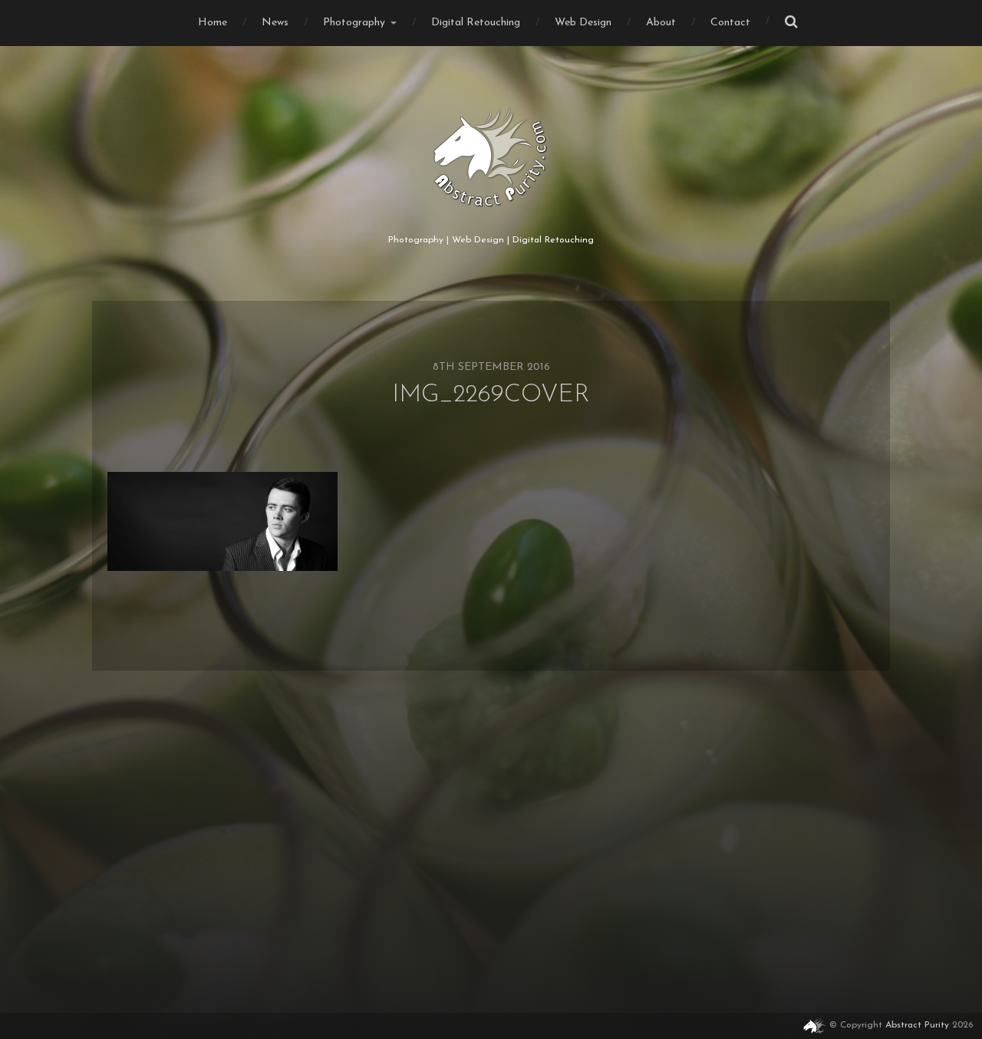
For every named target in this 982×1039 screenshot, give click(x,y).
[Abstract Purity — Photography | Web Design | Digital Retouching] (491, 157)
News (275, 22)
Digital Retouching (475, 22)
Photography (354, 22)
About (661, 22)
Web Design (583, 22)
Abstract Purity (917, 1025)
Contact (730, 22)
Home (212, 22)
